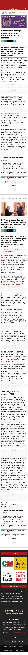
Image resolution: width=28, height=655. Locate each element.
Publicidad (18, 648)
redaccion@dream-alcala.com (19, 632)
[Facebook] (5, 41)
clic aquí (17, 165)
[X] (8, 41)
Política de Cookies (20, 646)
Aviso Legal (5, 646)
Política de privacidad (12, 646)
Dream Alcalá (3, 12)
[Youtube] (22, 641)
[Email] (11, 41)
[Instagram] (8, 641)
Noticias (8, 12)
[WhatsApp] (2, 41)
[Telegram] (14, 41)
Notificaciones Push (11, 648)
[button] (2, 8)
